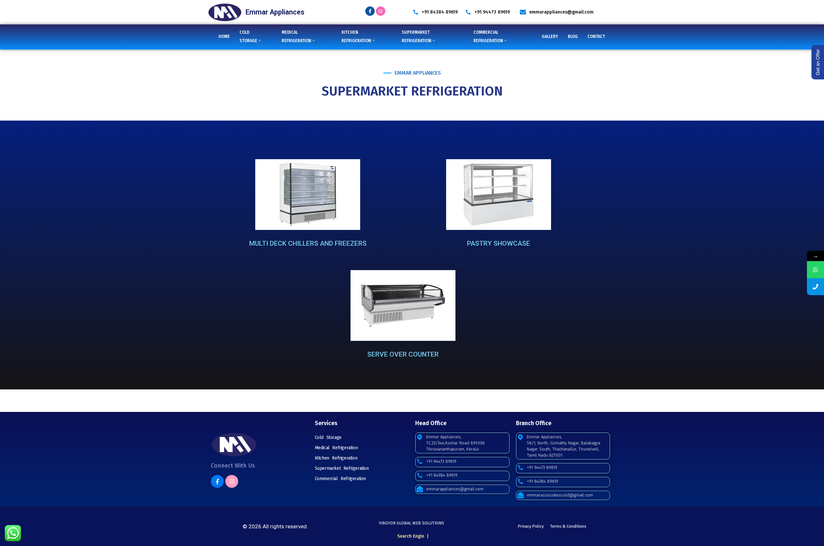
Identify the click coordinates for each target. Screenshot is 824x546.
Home (224, 36)
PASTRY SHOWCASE (498, 243)
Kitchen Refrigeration (336, 458)
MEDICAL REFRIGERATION (296, 36)
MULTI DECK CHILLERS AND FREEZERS (308, 243)
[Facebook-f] (370, 11)
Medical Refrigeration (336, 447)
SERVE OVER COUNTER (403, 354)
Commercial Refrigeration (340, 478)
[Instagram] (380, 11)
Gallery (550, 36)
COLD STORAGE (248, 36)
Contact (596, 36)
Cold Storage (328, 437)
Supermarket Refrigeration (342, 468)
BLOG (573, 36)
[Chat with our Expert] (815, 269)
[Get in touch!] (815, 286)
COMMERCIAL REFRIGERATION (488, 36)
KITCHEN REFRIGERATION (356, 36)
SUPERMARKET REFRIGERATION (416, 36)
